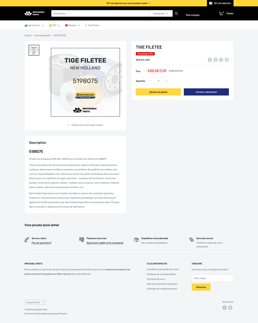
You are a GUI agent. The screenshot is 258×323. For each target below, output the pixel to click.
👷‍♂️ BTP (52, 25)
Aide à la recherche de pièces (162, 283)
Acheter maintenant (206, 91)
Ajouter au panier (158, 91)
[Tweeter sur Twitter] (221, 59)
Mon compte (192, 14)
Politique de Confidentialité (161, 274)
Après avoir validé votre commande (105, 242)
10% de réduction (222, 3)
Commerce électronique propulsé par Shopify (45, 313)
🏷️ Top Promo (92, 25)
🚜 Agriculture (32, 25)
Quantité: (141, 80)
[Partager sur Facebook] (210, 59)
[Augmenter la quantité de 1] (166, 81)
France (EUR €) (32, 302)
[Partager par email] (227, 59)
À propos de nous (156, 278)
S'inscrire (201, 287)
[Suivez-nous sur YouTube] (230, 308)
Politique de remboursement (162, 288)
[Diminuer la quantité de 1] (151, 81)
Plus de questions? (42, 242)
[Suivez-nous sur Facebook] (224, 308)
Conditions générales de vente (163, 269)
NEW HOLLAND (143, 59)
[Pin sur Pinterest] (215, 59)
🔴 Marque (70, 25)
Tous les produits (42, 35)
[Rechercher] (176, 13)
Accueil (27, 35)
